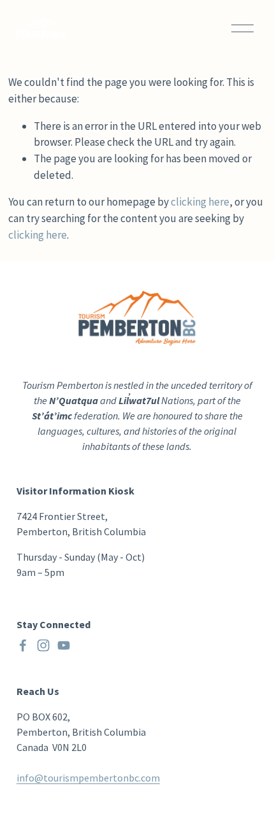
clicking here (200, 202)
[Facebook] (23, 645)
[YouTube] (63, 645)
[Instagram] (43, 645)
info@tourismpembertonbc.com (88, 777)
